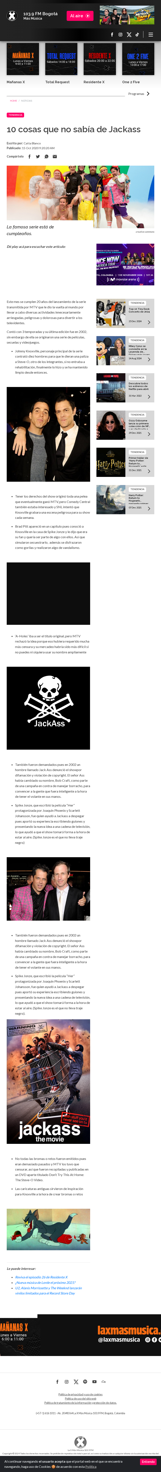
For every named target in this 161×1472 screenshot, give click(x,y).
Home (13, 100)
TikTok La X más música (137, 34)
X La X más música (128, 34)
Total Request (57, 82)
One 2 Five (131, 82)
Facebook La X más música (112, 34)
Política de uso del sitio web (80, 1398)
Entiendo (148, 1461)
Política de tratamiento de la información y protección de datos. (80, 1402)
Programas (136, 94)
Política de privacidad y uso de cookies (80, 1394)
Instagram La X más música (120, 34)
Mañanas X (16, 82)
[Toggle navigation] (151, 34)
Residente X (94, 82)
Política (90, 1466)
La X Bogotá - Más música (12, 16)
